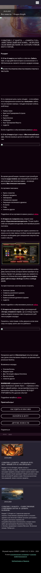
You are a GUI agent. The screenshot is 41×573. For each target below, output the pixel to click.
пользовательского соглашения (19, 554)
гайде (36, 214)
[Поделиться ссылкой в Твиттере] (30, 430)
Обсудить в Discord (20, 409)
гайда (35, 305)
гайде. (35, 130)
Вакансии (26, 561)
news (10, 434)
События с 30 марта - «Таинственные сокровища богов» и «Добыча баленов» (18, 508)
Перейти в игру (21, 416)
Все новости (6, 14)
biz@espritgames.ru (17, 561)
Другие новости (20, 423)
